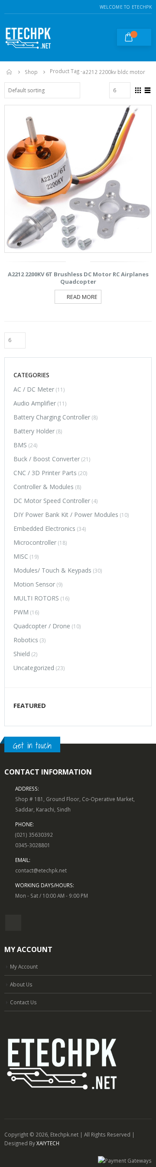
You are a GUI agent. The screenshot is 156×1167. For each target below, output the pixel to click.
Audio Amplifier (34, 403)
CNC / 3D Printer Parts (45, 473)
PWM (21, 612)
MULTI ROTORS (36, 598)
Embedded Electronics (44, 528)
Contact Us (23, 1002)
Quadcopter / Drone (41, 626)
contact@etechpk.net (41, 870)
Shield (21, 654)
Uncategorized (33, 668)
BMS (20, 445)
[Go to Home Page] (9, 72)
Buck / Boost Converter (46, 459)
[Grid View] (138, 89)
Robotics (25, 640)
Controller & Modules (43, 487)
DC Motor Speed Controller (51, 500)
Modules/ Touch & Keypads (52, 570)
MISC (20, 556)
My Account (24, 966)
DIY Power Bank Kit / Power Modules (65, 514)
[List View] (148, 89)
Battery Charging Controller (51, 417)
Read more (82, 297)
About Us (21, 984)
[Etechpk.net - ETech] (28, 38)
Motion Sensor (34, 584)
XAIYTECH (47, 1143)
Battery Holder (34, 431)
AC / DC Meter (33, 389)
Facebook (13, 923)
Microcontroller (34, 542)
